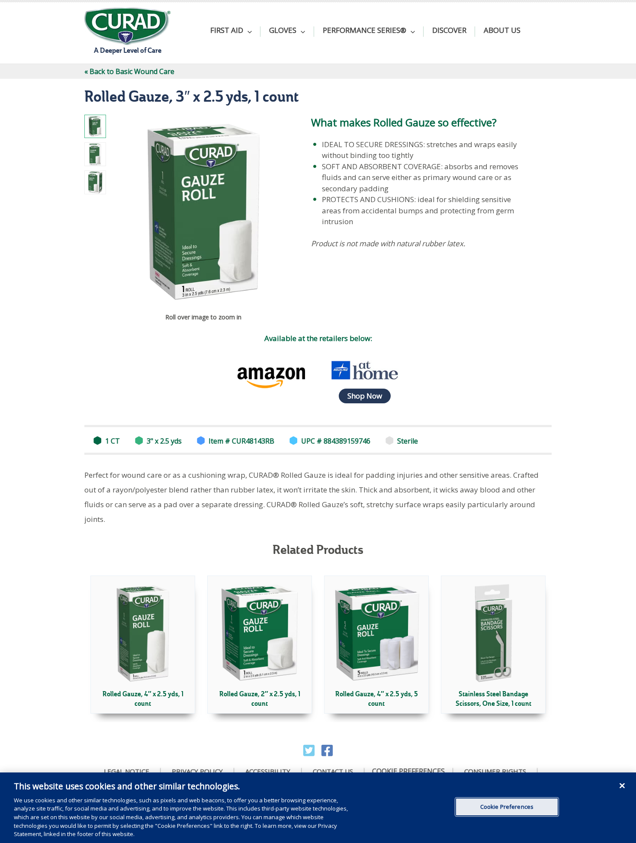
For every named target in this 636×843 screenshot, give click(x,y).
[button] (231, 31)
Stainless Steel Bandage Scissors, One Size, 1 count (493, 698)
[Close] (622, 785)
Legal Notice (126, 771)
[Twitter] (308, 750)
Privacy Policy (197, 771)
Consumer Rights (495, 771)
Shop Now (364, 396)
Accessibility (267, 771)
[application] (247, 31)
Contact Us (333, 771)
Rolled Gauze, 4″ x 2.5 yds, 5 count (376, 698)
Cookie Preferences (408, 771)
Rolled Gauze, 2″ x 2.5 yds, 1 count (259, 698)
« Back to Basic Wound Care (129, 71)
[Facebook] (327, 750)
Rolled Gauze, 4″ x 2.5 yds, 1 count (143, 698)
